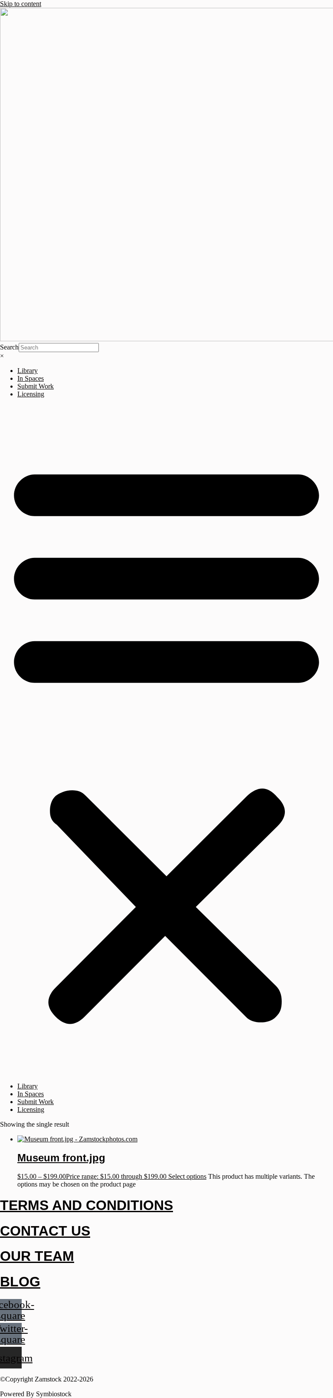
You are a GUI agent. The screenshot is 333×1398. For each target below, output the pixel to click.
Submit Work (35, 386)
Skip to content (20, 3)
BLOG (20, 1281)
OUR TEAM (37, 1256)
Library (27, 370)
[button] (166, 740)
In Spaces (30, 378)
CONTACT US (45, 1231)
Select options (187, 1176)
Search (9, 347)
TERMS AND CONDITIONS (86, 1205)
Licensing (30, 394)
